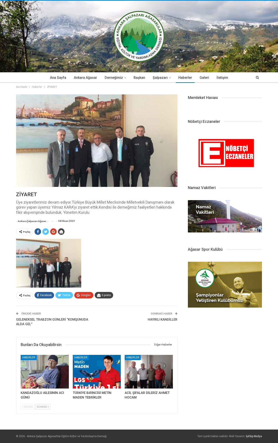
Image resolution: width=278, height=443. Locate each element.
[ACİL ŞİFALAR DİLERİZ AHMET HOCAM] (149, 372)
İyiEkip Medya (254, 436)
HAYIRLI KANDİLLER (162, 319)
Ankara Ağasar (85, 78)
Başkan (139, 78)
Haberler (185, 78)
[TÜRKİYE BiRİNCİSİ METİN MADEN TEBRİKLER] (97, 372)
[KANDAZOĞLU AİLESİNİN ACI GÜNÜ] (45, 372)
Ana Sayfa (58, 78)
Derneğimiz (114, 78)
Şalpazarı (160, 78)
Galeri (204, 78)
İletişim (222, 78)
